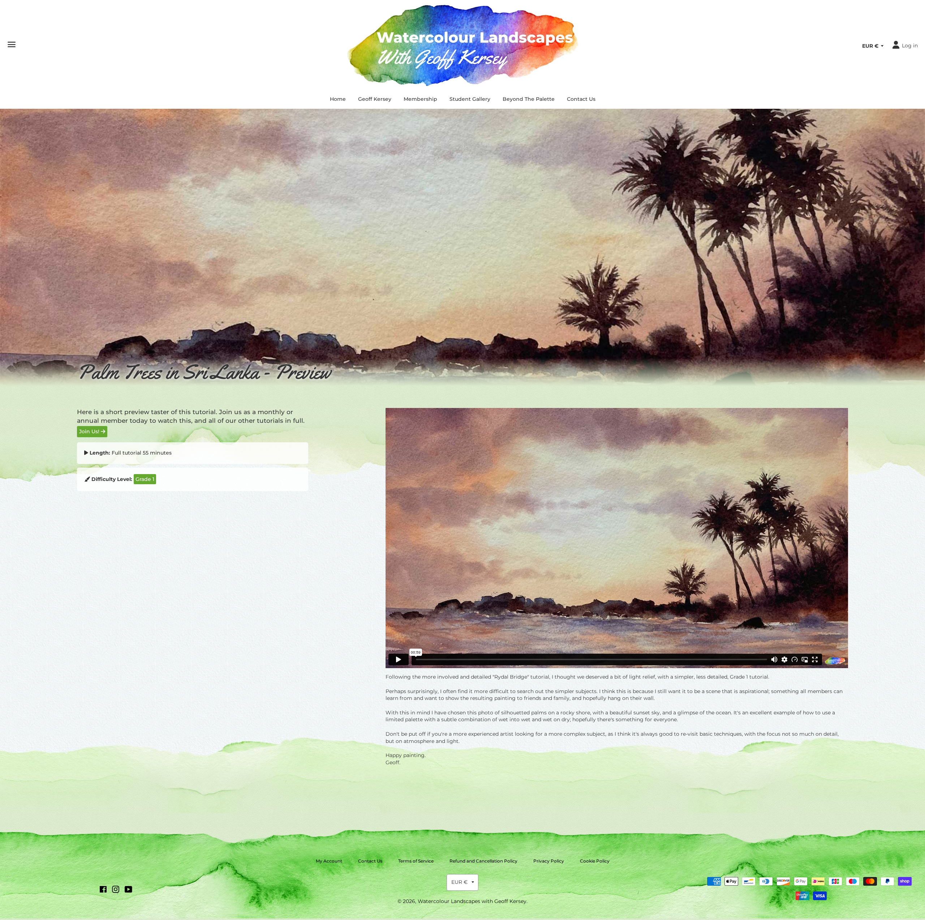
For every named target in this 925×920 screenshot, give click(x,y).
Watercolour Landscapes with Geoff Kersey (472, 901)
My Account (329, 861)
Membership (420, 99)
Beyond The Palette (529, 99)
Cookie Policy (595, 861)
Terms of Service (416, 861)
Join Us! (90, 431)
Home (338, 99)
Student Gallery (469, 99)
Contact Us (581, 99)
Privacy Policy (548, 861)
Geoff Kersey (374, 99)
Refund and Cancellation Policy (483, 861)
